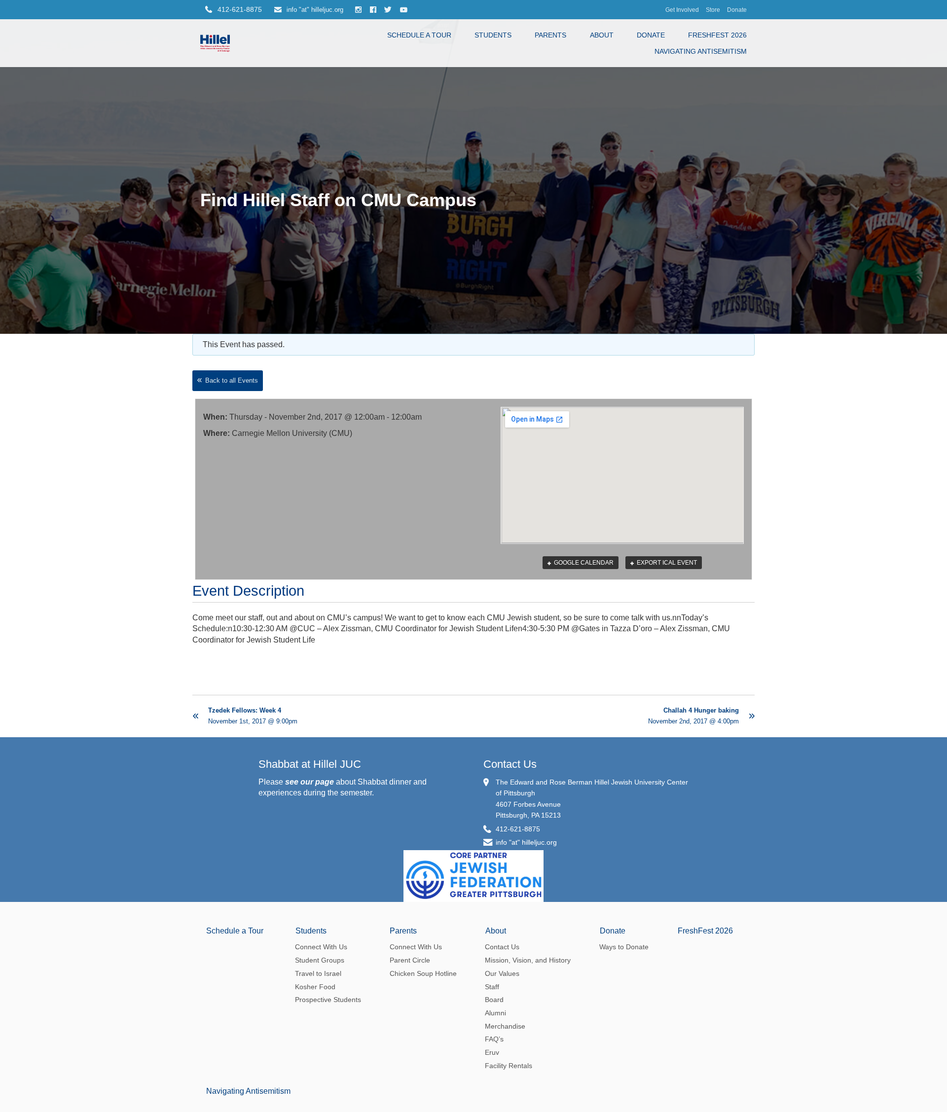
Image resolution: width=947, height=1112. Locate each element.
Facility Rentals (508, 1066)
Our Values (502, 973)
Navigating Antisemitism (701, 51)
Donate (737, 9)
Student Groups (319, 960)
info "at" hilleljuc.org (314, 9)
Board (494, 1000)
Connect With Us (321, 947)
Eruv (492, 1052)
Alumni (495, 1013)
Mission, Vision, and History (528, 960)
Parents (550, 35)
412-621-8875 (518, 829)
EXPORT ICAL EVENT (666, 562)
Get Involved (682, 9)
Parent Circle (410, 960)
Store (713, 9)
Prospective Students (328, 1000)
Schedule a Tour (419, 35)
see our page (309, 782)
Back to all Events (231, 380)
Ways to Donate (624, 947)
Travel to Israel (318, 973)
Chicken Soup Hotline (423, 973)
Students (492, 35)
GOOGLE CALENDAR (583, 562)
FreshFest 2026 (717, 35)
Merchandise (505, 1026)
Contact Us (510, 764)
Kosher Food (315, 987)
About (602, 35)
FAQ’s (494, 1039)
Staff (492, 987)
